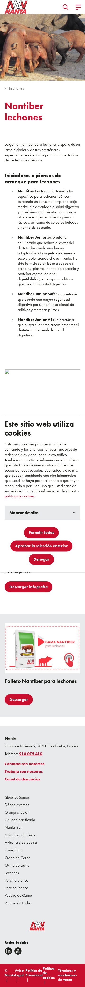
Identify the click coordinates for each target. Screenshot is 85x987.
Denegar (41, 559)
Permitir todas (41, 532)
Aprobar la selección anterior (41, 545)
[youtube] (18, 951)
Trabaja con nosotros (24, 771)
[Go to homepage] (16, 7)
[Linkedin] (8, 951)
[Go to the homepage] (34, 927)
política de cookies (19, 496)
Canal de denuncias (22, 779)
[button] (65, 7)
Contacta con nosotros (24, 763)
